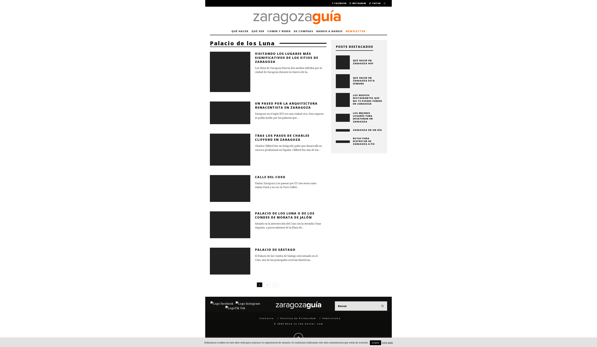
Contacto (266, 318)
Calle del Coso (270, 177)
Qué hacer (239, 31)
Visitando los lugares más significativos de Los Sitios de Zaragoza (286, 58)
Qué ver (258, 31)
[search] (382, 306)
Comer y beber (279, 31)
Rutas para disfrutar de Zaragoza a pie (364, 141)
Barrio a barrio (329, 31)
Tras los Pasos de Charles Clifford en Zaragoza (282, 137)
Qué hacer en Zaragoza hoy (363, 62)
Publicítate (331, 318)
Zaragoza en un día (367, 129)
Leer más (387, 342)
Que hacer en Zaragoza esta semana (364, 80)
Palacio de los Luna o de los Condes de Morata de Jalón (285, 215)
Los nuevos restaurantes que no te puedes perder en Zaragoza (367, 99)
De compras (303, 31)
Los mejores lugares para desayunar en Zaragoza (363, 117)
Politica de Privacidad (298, 318)
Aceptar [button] (375, 342)
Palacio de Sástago (275, 250)
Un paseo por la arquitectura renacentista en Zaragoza (286, 105)
